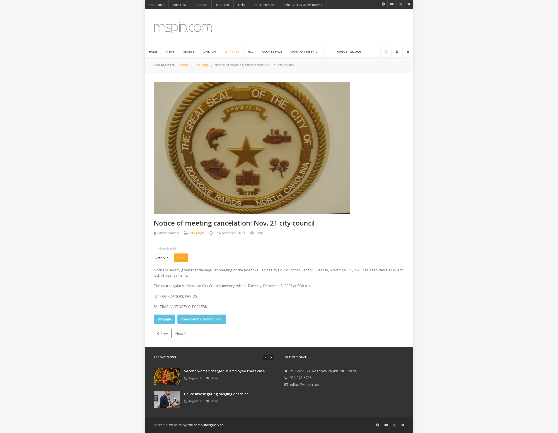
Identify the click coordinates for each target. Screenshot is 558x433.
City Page (196, 233)
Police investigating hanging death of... (217, 394)
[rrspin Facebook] (377, 425)
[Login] (397, 51)
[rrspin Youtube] (386, 425)
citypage (164, 319)
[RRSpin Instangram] (400, 4)
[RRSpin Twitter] (409, 4)
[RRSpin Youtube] (392, 4)
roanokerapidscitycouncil (201, 319)
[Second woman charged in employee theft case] (167, 376)
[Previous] (265, 357)
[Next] (271, 357)
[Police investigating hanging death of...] (167, 399)
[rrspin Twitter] (403, 425)
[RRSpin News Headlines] (183, 27)
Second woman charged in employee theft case (224, 371)
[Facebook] (383, 4)
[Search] (386, 51)
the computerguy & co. (205, 425)
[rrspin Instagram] (394, 425)
